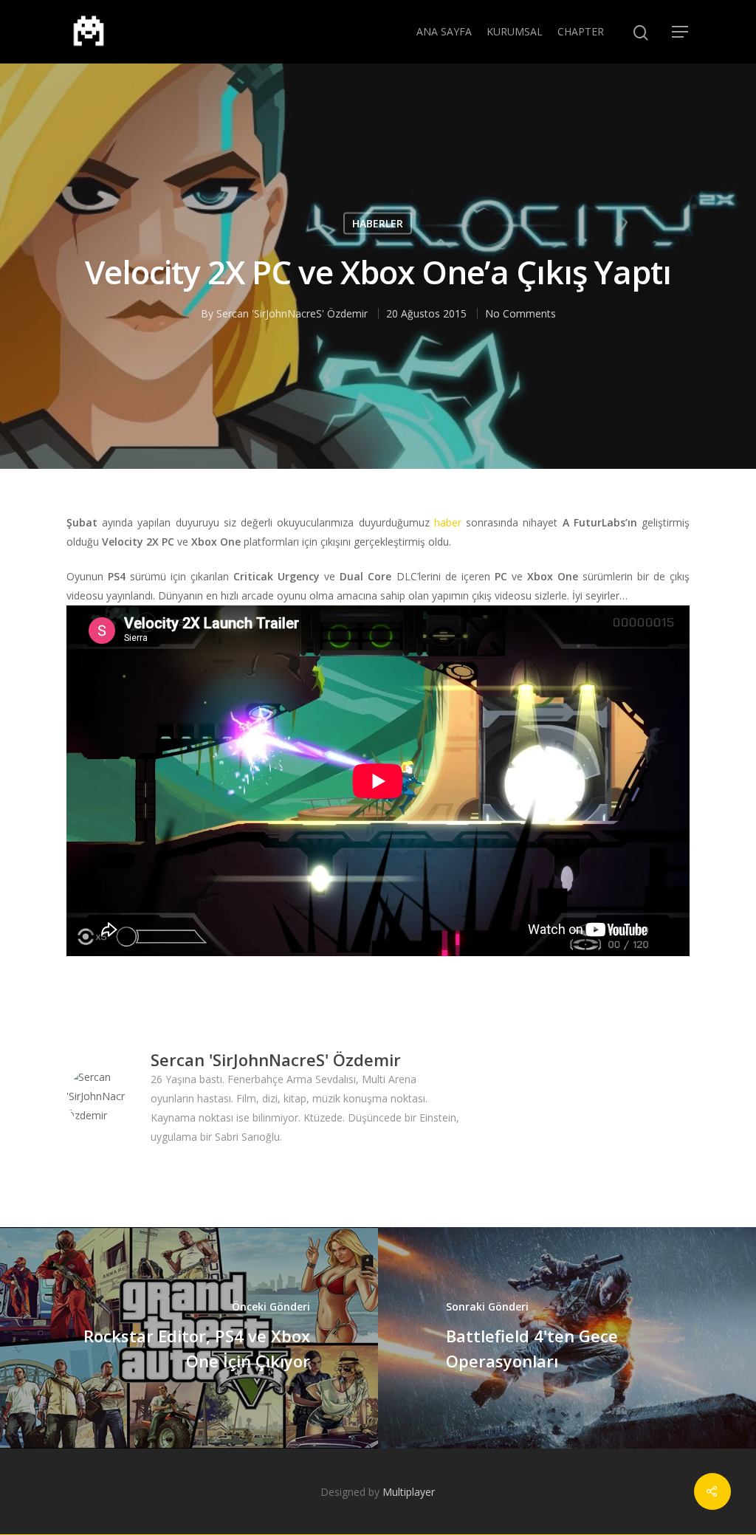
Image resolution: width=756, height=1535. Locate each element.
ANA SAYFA (444, 31)
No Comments (520, 313)
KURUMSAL (515, 31)
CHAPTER (580, 31)
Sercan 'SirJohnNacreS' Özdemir (292, 313)
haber (447, 522)
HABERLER (377, 223)
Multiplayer (408, 1492)
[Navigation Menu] (681, 31)
